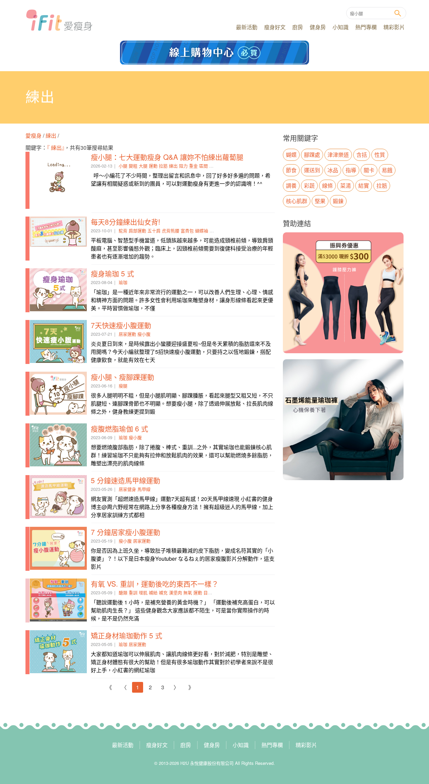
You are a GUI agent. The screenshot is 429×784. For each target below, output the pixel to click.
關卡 (369, 170)
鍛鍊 (338, 201)
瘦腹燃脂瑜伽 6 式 (119, 428)
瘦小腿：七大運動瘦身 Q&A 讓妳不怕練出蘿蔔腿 (167, 157)
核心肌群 (296, 201)
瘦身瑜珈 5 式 (112, 273)
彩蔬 (309, 185)
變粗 (133, 166)
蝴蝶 (291, 154)
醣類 (123, 592)
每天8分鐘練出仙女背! (125, 222)
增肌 (143, 592)
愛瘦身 (34, 135)
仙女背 (216, 230)
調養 (291, 185)
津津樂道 (338, 154)
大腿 (143, 166)
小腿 (123, 166)
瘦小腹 (143, 334)
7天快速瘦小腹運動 (121, 325)
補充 (163, 592)
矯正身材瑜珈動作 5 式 (126, 635)
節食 (291, 170)
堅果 (320, 201)
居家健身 (127, 489)
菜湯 (345, 185)
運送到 (312, 170)
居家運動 (127, 334)
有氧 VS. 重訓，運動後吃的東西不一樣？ (155, 584)
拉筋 (163, 166)
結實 (363, 185)
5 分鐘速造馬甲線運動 (125, 480)
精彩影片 (394, 27)
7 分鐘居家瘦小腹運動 (125, 532)
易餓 (387, 170)
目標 (207, 592)
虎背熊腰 (170, 230)
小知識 (340, 27)
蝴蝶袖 (201, 230)
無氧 (187, 592)
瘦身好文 (275, 27)
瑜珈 (123, 282)
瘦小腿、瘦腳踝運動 (122, 377)
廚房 (297, 27)
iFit (59, 20)
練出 (51, 135)
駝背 (123, 230)
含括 (361, 154)
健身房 (318, 27)
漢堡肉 (175, 592)
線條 (213, 166)
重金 (193, 166)
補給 (153, 592)
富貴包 (187, 230)
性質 (379, 154)
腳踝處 (312, 154)
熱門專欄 (366, 27)
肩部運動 (137, 230)
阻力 (183, 166)
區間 (203, 166)
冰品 (332, 170)
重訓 (133, 592)
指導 (351, 170)
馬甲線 (143, 489)
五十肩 (154, 230)
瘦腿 (123, 385)
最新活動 (246, 27)
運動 (153, 166)
